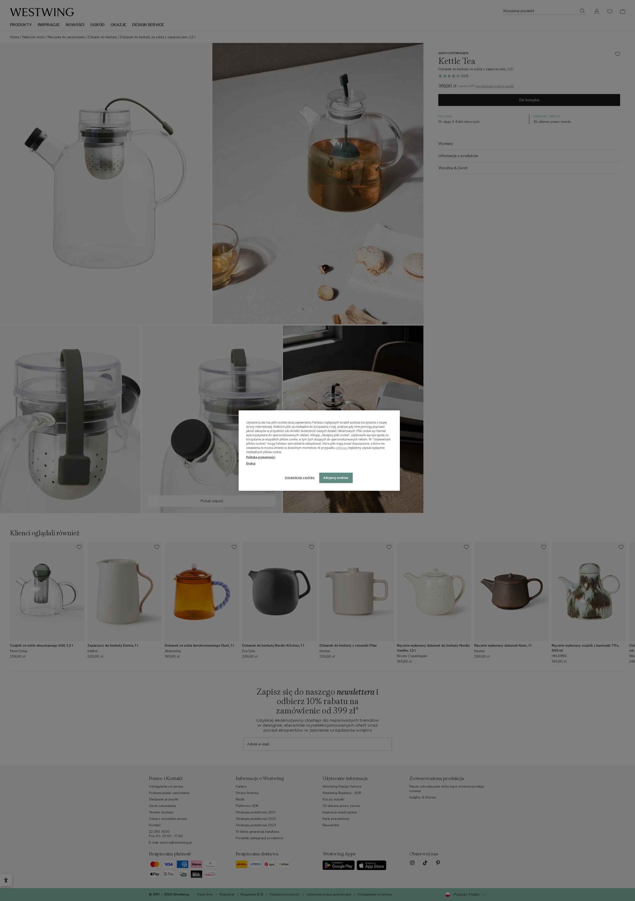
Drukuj (250, 463)
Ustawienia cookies (300, 477)
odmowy (342, 448)
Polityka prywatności (260, 457)
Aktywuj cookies (336, 478)
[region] (319, 450)
